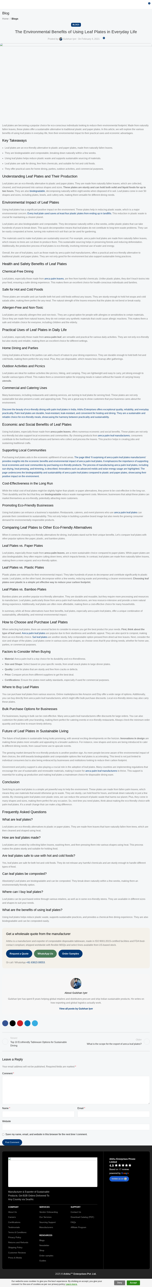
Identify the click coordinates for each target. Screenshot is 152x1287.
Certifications (14, 1222)
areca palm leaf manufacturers (114, 435)
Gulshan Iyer (69, 39)
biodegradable (37, 191)
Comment (8, 1073)
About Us (12, 1212)
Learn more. (71, 1284)
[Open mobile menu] (3, 4)
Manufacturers (46, 1227)
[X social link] (13, 1023)
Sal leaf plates (39, 637)
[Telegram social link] (35, 1023)
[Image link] (52, 1172)
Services (44, 1207)
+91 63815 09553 (35, 962)
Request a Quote (19, 953)
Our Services (45, 1217)
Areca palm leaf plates (33, 633)
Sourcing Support (47, 1222)
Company (13, 1207)
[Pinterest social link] (20, 1023)
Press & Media (15, 1257)
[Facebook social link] (5, 1023)
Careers (12, 1217)
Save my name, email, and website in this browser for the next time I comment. (46, 1134)
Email (81, 1108)
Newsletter (44, 1245)
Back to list (76, 1042)
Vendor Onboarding (48, 1212)
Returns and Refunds (18, 1242)
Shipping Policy (15, 1247)
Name (6, 1108)
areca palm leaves (54, 278)
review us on (118, 1178)
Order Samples (70, 953)
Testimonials (14, 1227)
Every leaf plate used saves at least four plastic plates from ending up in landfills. (69, 213)
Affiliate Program (78, 1227)
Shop (41, 1250)
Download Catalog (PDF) (82, 1217)
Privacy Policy (14, 1237)
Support (76, 1207)
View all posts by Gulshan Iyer (76, 1008)
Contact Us (76, 1212)
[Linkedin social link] (27, 1023)
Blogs (15, 18)
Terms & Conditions (17, 1232)
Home (5, 18)
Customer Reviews (17, 1252)
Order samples (46, 1255)
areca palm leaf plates (125, 512)
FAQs (73, 1222)
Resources (45, 1235)
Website (6, 1121)
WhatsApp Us (45, 953)
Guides (42, 1260)
